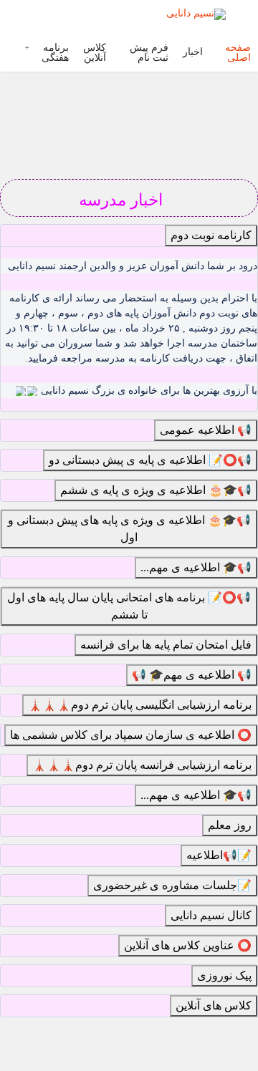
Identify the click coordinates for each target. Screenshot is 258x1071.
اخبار (193, 52)
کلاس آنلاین (94, 53)
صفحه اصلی (238, 53)
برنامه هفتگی (55, 53)
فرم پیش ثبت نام (149, 53)
